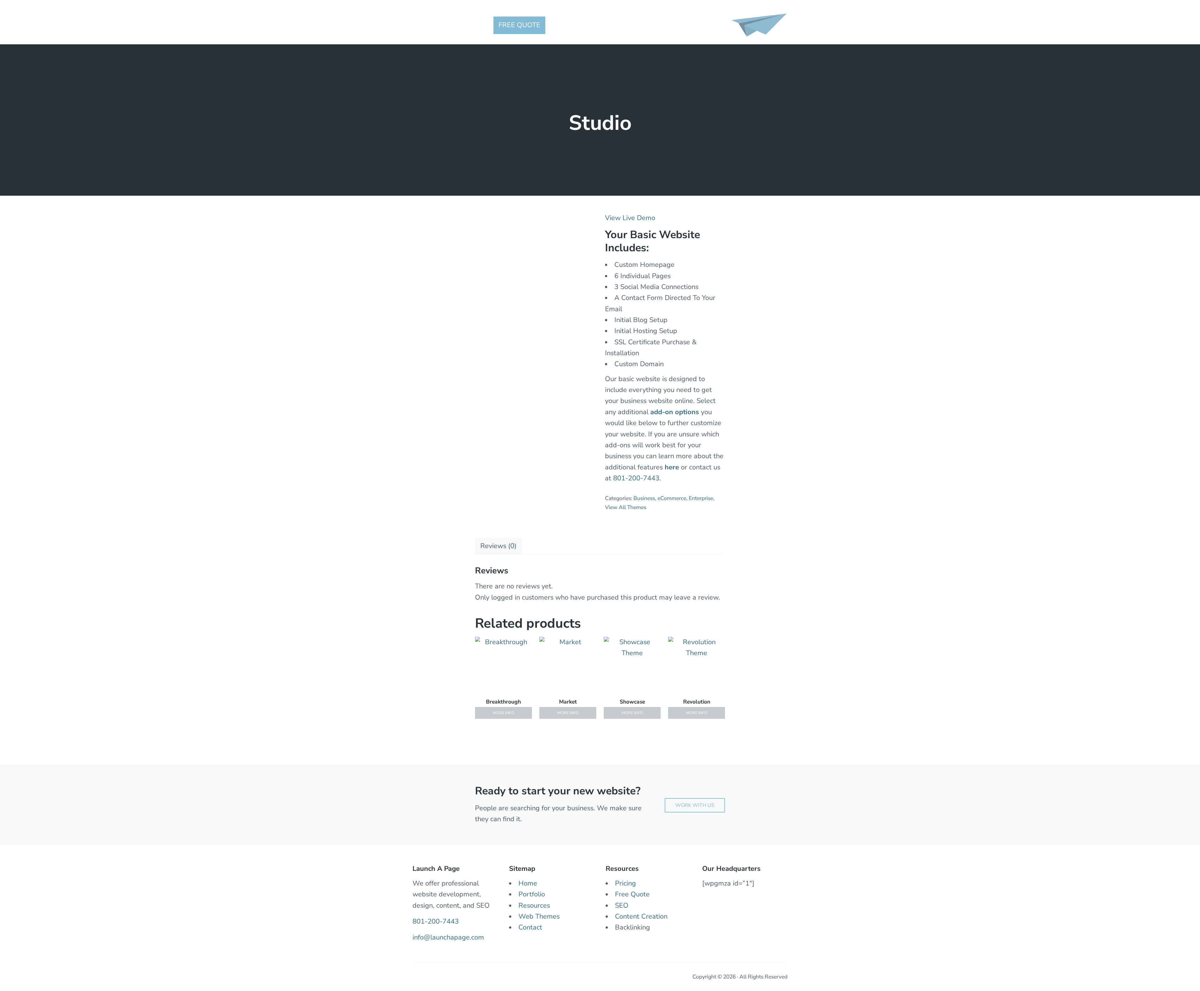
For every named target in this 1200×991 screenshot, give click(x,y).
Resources (534, 905)
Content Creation (641, 916)
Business (644, 498)
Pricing (625, 883)
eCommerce (672, 498)
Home (527, 883)
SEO (621, 905)
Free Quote (632, 894)
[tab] (498, 546)
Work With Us (694, 805)
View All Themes (625, 507)
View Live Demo (630, 218)
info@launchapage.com (448, 937)
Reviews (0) (498, 546)
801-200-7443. (637, 478)
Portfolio (531, 894)
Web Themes (539, 916)
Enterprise (701, 498)
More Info (503, 713)
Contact (530, 927)
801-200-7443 (435, 921)
